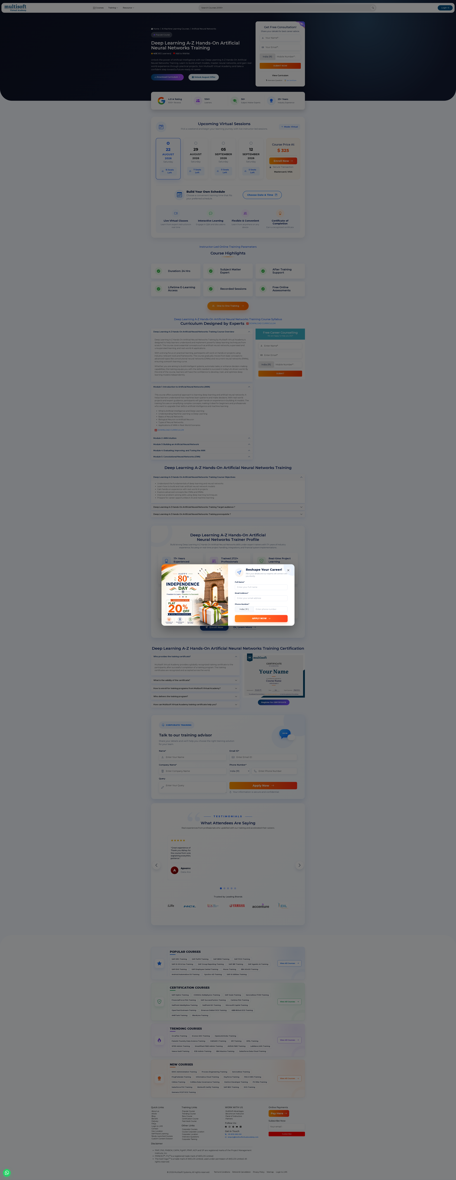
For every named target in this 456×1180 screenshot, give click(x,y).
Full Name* (240, 582)
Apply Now (259, 618)
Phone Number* (242, 604)
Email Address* (241, 593)
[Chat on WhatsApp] (7, 1172)
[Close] (288, 570)
